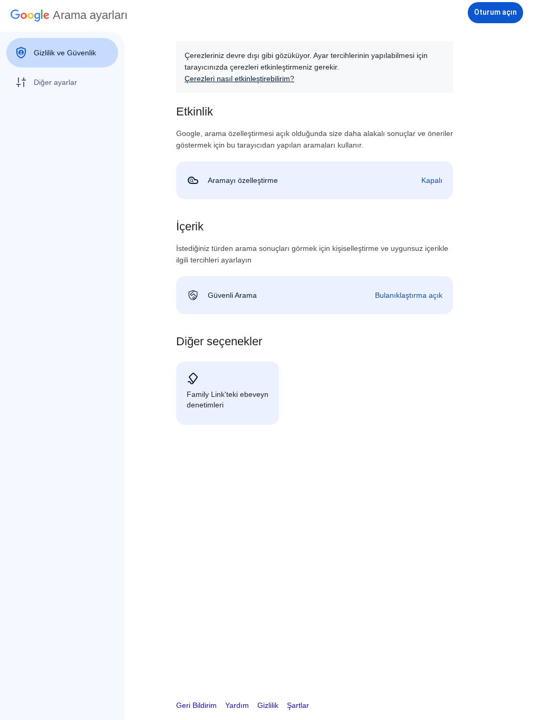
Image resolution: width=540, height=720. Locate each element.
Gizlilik (267, 705)
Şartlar (298, 705)
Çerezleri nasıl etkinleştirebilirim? (239, 78)
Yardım (237, 705)
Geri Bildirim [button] (196, 705)
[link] (314, 180)
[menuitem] (62, 52)
